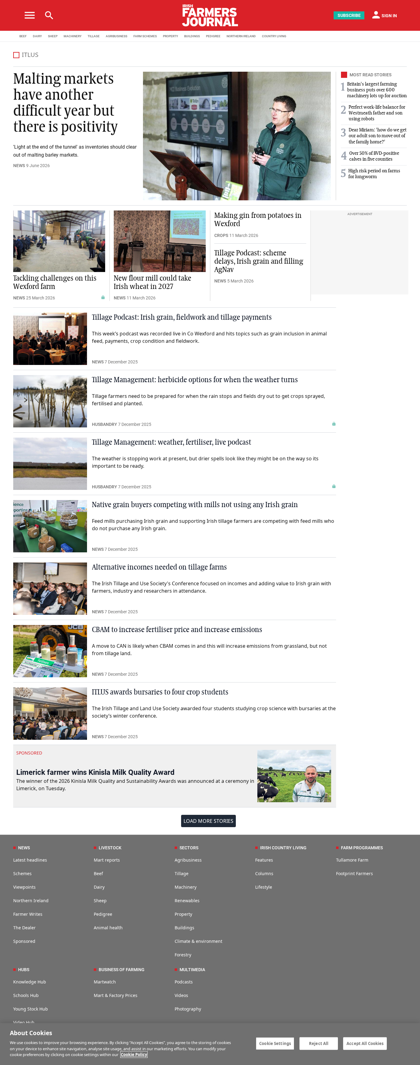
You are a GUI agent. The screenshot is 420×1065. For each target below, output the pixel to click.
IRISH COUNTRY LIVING (283, 847)
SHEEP (52, 36)
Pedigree (103, 914)
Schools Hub (26, 995)
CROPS (221, 235)
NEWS (19, 165)
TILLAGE (94, 36)
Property (183, 914)
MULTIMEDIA (192, 969)
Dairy (99, 887)
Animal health (108, 928)
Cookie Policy (134, 1054)
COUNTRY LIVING (274, 36)
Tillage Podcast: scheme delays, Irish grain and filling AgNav (258, 262)
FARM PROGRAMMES (362, 847)
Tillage (181, 873)
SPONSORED (29, 753)
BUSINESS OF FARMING (122, 969)
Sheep (100, 900)
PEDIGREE (213, 36)
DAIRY (37, 36)
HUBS (23, 969)
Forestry (183, 955)
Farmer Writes (27, 914)
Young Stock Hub (30, 1009)
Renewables (187, 900)
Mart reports (107, 860)
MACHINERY (72, 36)
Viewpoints (24, 887)
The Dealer (24, 928)
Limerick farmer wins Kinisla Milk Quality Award (95, 772)
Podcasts (184, 982)
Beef (98, 873)
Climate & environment (198, 941)
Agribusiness (188, 860)
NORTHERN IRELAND (241, 36)
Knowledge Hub (29, 982)
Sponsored (24, 941)
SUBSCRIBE (349, 15)
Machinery (185, 887)
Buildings (184, 928)
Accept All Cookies (365, 1043)
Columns (264, 873)
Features (264, 860)
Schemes (22, 873)
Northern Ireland (31, 900)
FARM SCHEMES (145, 36)
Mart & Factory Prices (115, 995)
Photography (188, 1009)
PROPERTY (170, 36)
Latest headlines (30, 860)
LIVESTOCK (110, 847)
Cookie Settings (275, 1043)
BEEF (23, 36)
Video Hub (23, 1022)
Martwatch (105, 982)
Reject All (318, 1043)
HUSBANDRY (104, 424)
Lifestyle (263, 887)
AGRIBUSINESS (116, 36)
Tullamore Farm (352, 860)
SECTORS (189, 847)
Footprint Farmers (354, 873)
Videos (181, 995)
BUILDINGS (192, 36)
